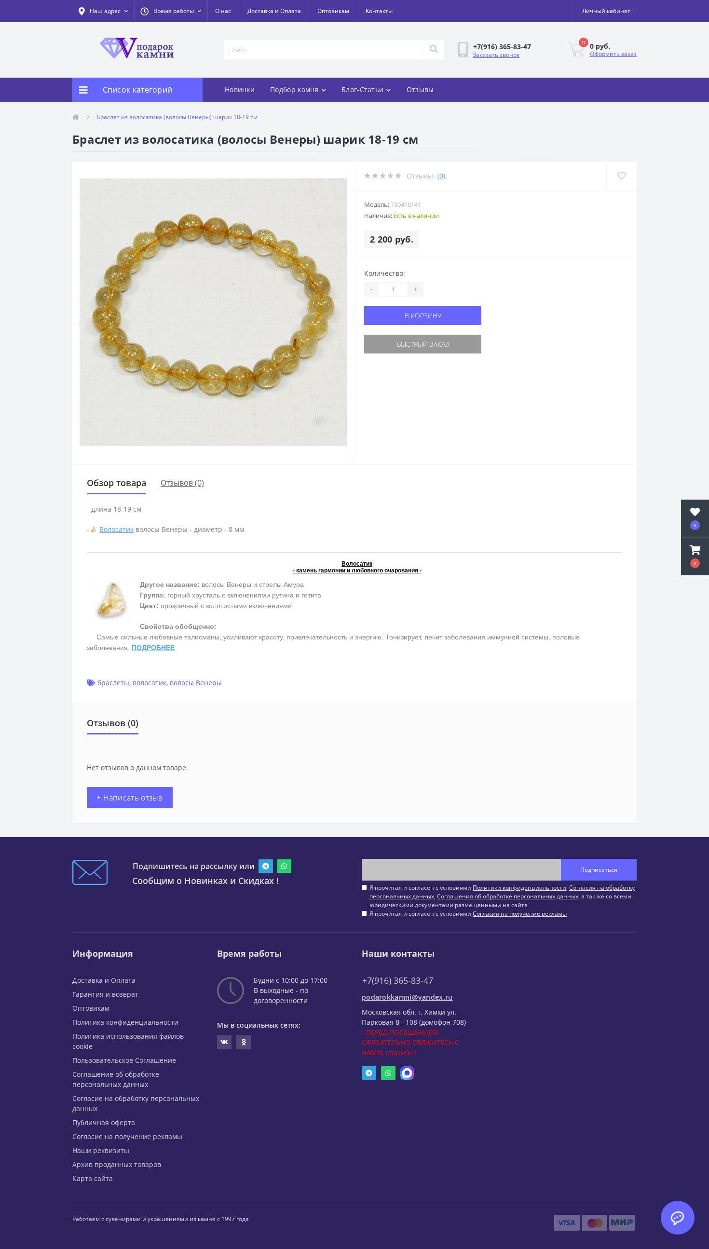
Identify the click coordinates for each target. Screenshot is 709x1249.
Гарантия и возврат (105, 994)
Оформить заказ (613, 54)
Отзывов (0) (182, 482)
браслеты (113, 682)
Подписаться (598, 870)
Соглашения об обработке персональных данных (507, 896)
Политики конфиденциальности (519, 887)
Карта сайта (92, 1178)
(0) (441, 175)
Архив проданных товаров (116, 1164)
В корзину (423, 315)
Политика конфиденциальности (125, 1022)
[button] (170, 11)
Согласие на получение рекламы (127, 1136)
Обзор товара (116, 483)
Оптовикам (333, 11)
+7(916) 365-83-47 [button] (397, 980)
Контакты (379, 11)
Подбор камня (294, 89)
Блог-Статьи (362, 89)
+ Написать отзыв (129, 797)
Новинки (240, 89)
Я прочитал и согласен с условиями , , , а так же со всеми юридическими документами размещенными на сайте (502, 896)
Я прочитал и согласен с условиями (468, 914)
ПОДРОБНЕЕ (153, 648)
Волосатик (116, 529)
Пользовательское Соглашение (124, 1060)
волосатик (149, 682)
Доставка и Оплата (274, 11)
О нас (223, 11)
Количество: (384, 273)
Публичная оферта (103, 1122)
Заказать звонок (496, 55)
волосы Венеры (196, 682)
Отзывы (420, 89)
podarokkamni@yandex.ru (407, 997)
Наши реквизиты (100, 1150)
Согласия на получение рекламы (520, 914)
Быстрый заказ (423, 344)
